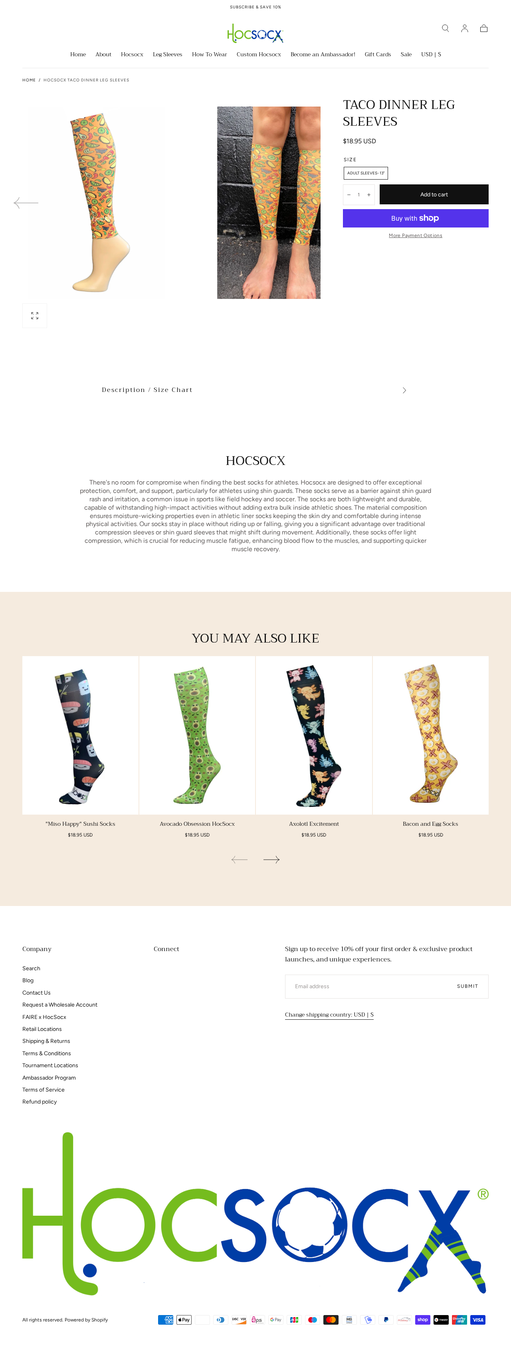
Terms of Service (43, 1089)
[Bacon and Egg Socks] (431, 735)
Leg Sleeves (167, 55)
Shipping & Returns (46, 1041)
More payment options (415, 235)
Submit (468, 986)
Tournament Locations (50, 1065)
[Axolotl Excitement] (314, 735)
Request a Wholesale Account (59, 1004)
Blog (28, 980)
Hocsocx (132, 55)
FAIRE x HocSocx (44, 1017)
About (103, 55)
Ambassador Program (49, 1077)
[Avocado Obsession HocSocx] (197, 735)
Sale (406, 55)
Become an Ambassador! (323, 55)
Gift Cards (378, 55)
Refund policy (39, 1101)
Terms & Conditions (46, 1053)
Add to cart (434, 194)
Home (78, 55)
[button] (445, 28)
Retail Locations (42, 1029)
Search (31, 968)
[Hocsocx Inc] (255, 1214)
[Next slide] (295, 203)
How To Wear (209, 55)
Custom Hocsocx (259, 55)
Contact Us (36, 992)
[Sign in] (464, 28)
